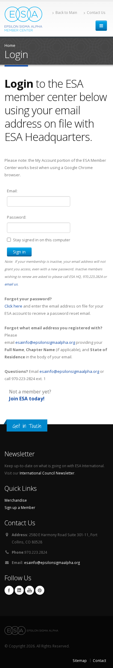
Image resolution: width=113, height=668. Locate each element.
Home (10, 45)
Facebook (9, 590)
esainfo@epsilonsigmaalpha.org (45, 342)
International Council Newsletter (47, 473)
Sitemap (80, 660)
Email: (12, 191)
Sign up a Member (20, 507)
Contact (99, 660)
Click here (13, 306)
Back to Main (66, 12)
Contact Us (96, 12)
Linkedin (19, 590)
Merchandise (16, 500)
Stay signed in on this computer (41, 240)
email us (11, 284)
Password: (16, 217)
